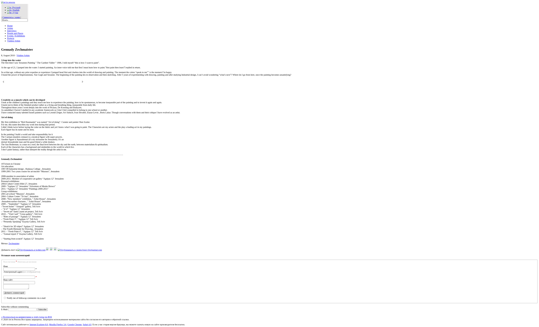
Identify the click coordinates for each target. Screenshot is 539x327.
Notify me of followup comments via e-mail (26, 298)
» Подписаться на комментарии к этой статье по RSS (26, 317)
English (15, 10)
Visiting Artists (13, 41)
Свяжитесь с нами (11, 17)
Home (10, 26)
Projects (10, 38)
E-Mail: (4, 309)
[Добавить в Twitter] (31, 250)
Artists (10, 28)
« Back (4, 82)
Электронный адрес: (21, 272)
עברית (15, 12)
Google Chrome (74, 324)
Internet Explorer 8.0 (39, 324)
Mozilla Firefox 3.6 (57, 324)
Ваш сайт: (8, 280)
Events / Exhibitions (16, 36)
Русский (15, 7)
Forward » (83, 82)
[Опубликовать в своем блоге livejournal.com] (80, 250)
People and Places (15, 33)
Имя (5, 266)
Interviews (11, 31)
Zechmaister (14, 243)
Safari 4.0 (87, 324)
